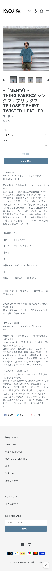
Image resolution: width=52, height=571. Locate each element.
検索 (7, 466)
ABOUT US (10, 444)
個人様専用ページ (13, 504)
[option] (13, 80)
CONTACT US (12, 496)
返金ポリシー (11, 480)
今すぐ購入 (26, 161)
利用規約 (9, 473)
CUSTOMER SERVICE (16, 459)
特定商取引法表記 (13, 451)
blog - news (11, 437)
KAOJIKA (21, 562)
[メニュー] (47, 11)
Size (5, 140)
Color (6, 130)
